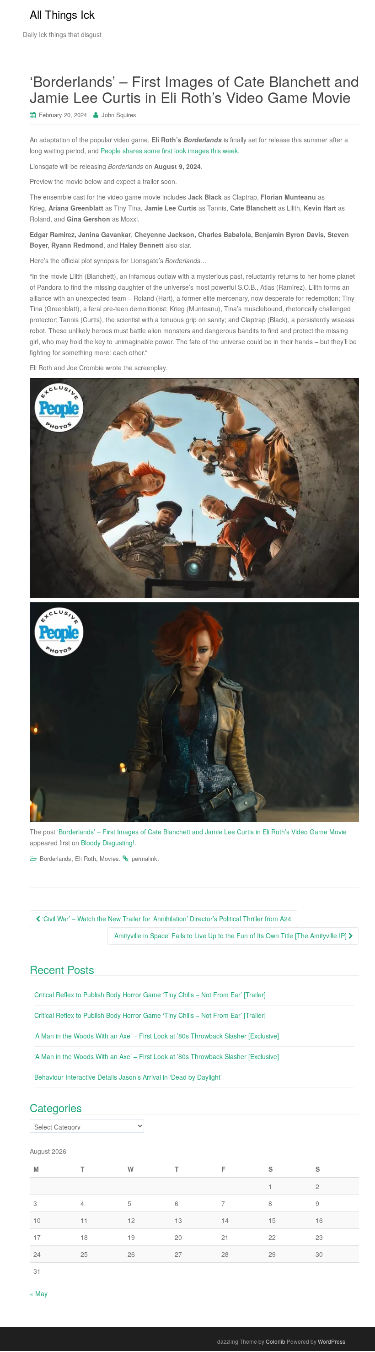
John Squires (119, 114)
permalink (144, 858)
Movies (109, 858)
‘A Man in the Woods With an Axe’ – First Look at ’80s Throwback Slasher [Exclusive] (156, 1035)
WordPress (331, 1341)
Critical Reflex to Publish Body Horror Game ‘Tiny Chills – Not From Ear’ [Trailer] (150, 994)
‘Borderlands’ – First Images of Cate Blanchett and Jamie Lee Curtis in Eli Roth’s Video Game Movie (202, 831)
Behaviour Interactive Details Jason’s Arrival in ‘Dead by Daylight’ (128, 1077)
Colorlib (275, 1341)
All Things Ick (62, 14)
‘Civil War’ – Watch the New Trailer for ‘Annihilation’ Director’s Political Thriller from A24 (165, 918)
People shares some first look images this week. (170, 150)
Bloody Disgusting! (107, 842)
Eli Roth (85, 858)
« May (39, 1293)
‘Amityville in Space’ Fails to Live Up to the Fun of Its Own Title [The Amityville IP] (230, 935)
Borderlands (55, 858)
